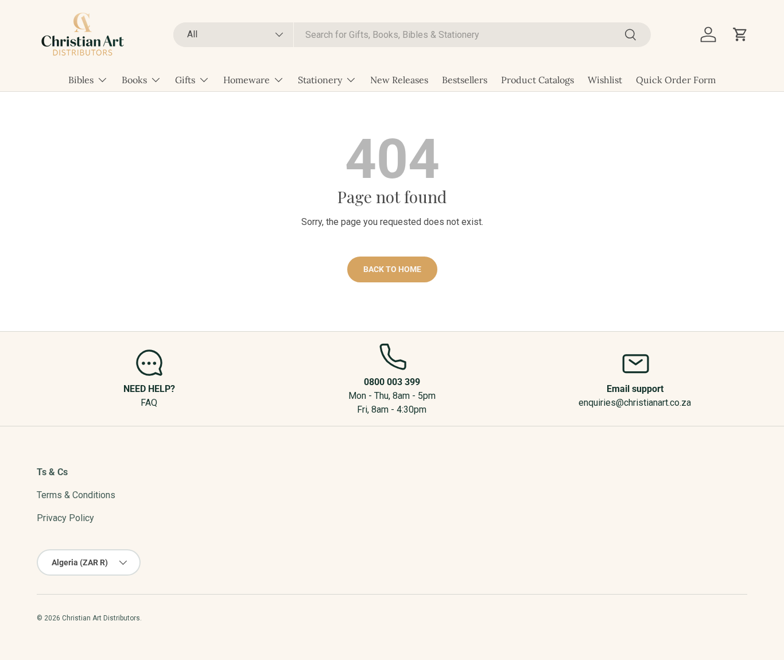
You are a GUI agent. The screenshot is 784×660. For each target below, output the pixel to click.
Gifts (185, 80)
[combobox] (412, 34)
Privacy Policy (65, 518)
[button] (740, 34)
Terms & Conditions (76, 495)
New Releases (399, 80)
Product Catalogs (537, 80)
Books (134, 80)
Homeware (246, 80)
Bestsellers (464, 80)
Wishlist (605, 80)
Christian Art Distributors (101, 618)
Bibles (81, 80)
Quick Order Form (676, 80)
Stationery (320, 80)
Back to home (392, 269)
